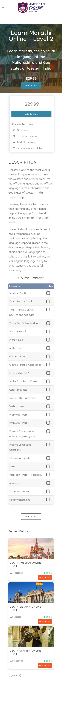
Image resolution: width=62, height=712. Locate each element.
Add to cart (45, 577)
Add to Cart (31, 85)
